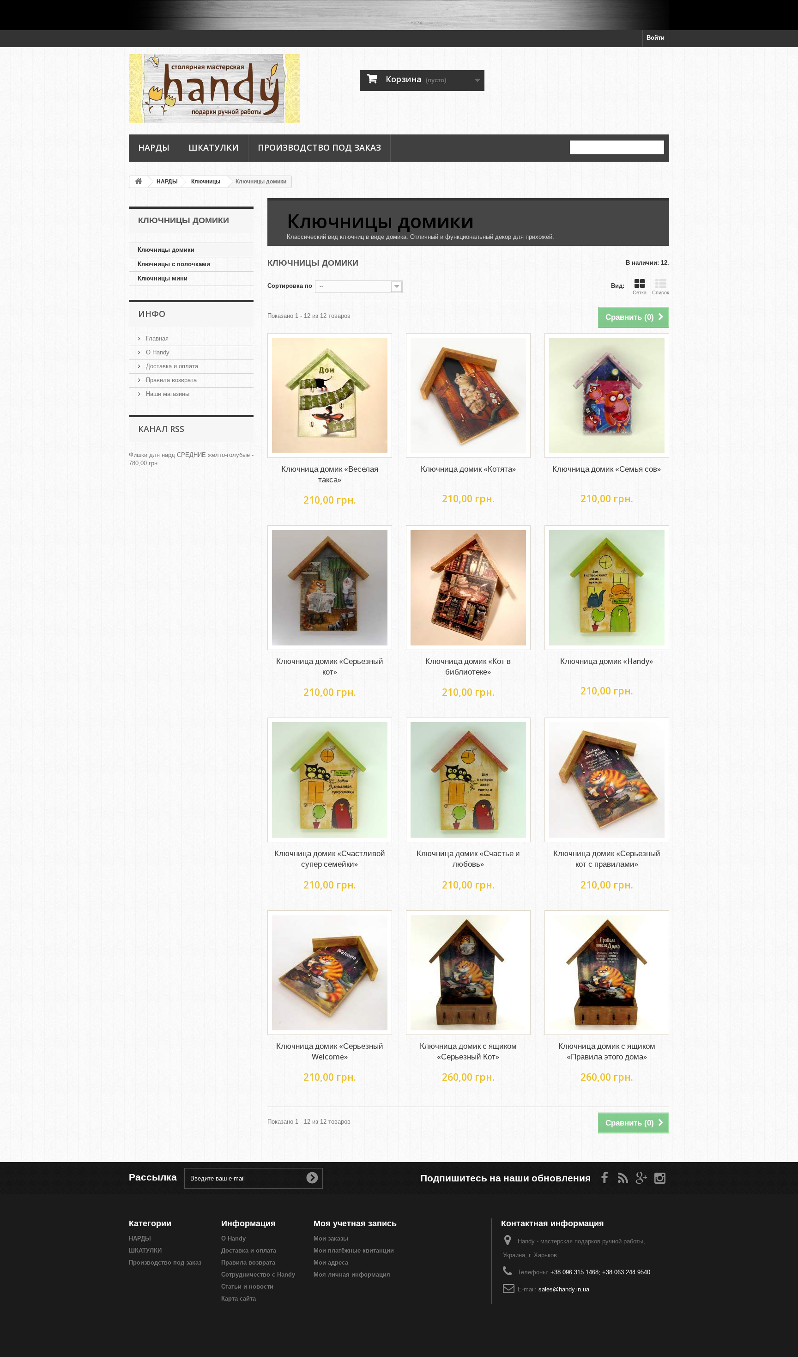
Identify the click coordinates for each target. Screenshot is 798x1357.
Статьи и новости (247, 1286)
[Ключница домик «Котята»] (468, 395)
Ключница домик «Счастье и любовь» (468, 859)
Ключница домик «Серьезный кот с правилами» (606, 859)
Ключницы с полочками (174, 264)
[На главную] (138, 182)
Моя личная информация (352, 1274)
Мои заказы (331, 1238)
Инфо (151, 313)
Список (660, 292)
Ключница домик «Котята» (468, 469)
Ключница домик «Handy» (606, 661)
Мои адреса (331, 1262)
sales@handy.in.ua (563, 1289)
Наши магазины (166, 393)
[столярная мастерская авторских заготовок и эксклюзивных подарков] (399, 15)
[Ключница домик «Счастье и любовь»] (468, 780)
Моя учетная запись (355, 1223)
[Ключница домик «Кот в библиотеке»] (468, 587)
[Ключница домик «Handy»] (607, 587)
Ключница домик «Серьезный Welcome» (329, 1051)
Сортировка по (289, 285)
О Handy (156, 352)
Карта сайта (238, 1298)
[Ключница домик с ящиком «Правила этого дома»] (607, 972)
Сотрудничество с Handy (258, 1274)
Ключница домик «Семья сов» (606, 469)
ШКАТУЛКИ (213, 147)
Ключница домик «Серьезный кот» (329, 666)
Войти (656, 37)
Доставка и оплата (171, 366)
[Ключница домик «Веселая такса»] (329, 395)
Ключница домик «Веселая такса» (329, 474)
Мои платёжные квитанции (354, 1250)
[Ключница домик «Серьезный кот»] (329, 587)
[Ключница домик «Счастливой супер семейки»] (329, 780)
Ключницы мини (162, 278)
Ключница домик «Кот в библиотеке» (468, 666)
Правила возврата (170, 380)
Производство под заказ (319, 147)
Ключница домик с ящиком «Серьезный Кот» (468, 1051)
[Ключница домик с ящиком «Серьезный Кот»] (468, 972)
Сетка (640, 292)
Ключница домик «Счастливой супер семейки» (329, 859)
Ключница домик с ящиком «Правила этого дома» (606, 1051)
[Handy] (214, 88)
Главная (156, 338)
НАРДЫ (153, 147)
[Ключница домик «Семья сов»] (607, 395)
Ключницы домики (166, 249)
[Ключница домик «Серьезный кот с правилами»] (607, 780)
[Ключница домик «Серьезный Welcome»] (329, 972)
